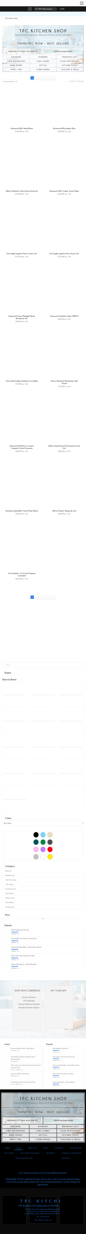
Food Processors (10, 889)
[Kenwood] (43, 746)
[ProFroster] (15, 772)
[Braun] (15, 720)
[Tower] (43, 772)
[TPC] (71, 772)
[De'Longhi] (71, 720)
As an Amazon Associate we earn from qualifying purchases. (43, 1173)
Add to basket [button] (21, 136)
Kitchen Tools (9, 898)
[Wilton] (15, 798)
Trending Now (10, 907)
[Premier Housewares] (71, 746)
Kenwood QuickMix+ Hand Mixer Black (22, 511)
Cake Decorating (10, 880)
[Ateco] (43, 694)
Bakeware (8, 871)
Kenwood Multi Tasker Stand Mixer (64, 191)
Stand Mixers (9, 902)
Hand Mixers (9, 893)
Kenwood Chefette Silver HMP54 (64, 316)
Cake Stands (9, 884)
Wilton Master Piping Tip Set (64, 511)
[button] (76, 3)
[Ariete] (15, 694)
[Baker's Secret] (71, 694)
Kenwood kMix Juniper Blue (64, 128)
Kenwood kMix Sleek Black (22, 128)
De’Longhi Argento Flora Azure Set (64, 253)
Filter (43, 918)
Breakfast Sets (10, 875)
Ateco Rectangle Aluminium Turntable (22, 381)
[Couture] (43, 720)
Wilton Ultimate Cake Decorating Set (22, 191)
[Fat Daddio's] (15, 746)
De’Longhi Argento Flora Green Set (22, 253)
